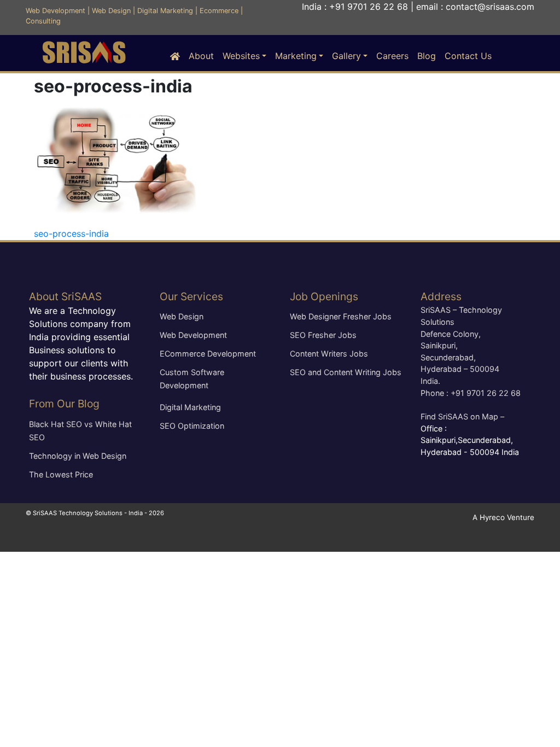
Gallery (346, 55)
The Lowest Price (61, 474)
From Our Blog (64, 403)
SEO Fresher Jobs (323, 335)
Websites (241, 55)
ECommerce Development (208, 353)
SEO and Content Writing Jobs (345, 372)
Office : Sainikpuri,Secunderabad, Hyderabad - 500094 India (470, 440)
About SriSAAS (65, 296)
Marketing (296, 55)
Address (441, 296)
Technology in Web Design (77, 455)
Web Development (55, 11)
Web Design (111, 11)
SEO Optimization (192, 425)
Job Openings (324, 296)
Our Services (191, 296)
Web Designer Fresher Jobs (341, 316)
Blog (426, 55)
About (201, 55)
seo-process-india (71, 233)
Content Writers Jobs (329, 353)
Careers (392, 55)
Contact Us (468, 55)
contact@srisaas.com (490, 6)
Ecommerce (219, 11)
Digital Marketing (165, 11)
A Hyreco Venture (503, 517)
